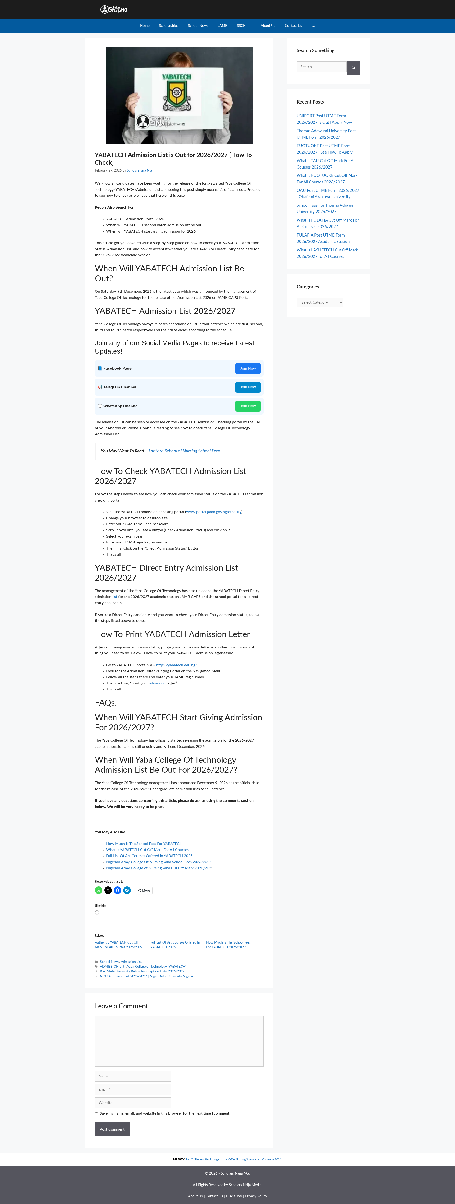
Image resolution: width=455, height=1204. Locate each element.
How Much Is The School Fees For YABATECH (144, 844)
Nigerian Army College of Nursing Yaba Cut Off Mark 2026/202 (158, 868)
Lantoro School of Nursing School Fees (185, 451)
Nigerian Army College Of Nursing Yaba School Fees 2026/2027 (158, 862)
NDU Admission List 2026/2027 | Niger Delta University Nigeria (146, 976)
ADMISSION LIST (113, 966)
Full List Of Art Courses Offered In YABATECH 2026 (149, 856)
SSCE (241, 25)
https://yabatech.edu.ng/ (176, 665)
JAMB (223, 25)
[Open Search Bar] (313, 26)
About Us (268, 25)
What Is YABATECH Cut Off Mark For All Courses (147, 850)
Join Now (248, 368)
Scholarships (168, 25)
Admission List (131, 962)
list (114, 597)
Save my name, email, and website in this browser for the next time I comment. (165, 1113)
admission (157, 683)
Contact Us (293, 25)
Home (145, 25)
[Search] (353, 68)
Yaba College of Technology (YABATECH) (156, 966)
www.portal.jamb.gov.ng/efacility (213, 512)
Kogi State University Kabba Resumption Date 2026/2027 (142, 971)
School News (198, 25)
